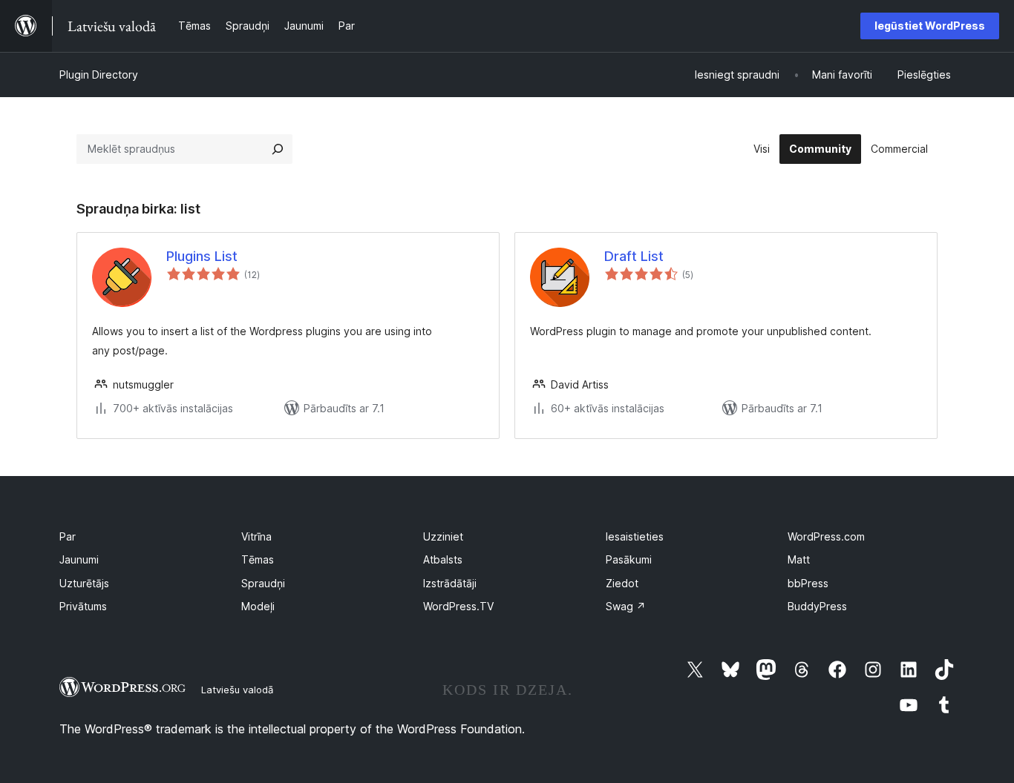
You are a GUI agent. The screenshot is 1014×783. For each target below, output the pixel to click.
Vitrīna (256, 536)
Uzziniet (443, 536)
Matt (799, 559)
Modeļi (258, 606)
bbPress (808, 583)
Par (67, 536)
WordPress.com (826, 536)
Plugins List (202, 256)
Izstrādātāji (450, 583)
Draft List (634, 256)
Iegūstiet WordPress (929, 25)
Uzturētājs (84, 583)
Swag (626, 606)
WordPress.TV (458, 606)
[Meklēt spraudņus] (277, 149)
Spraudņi (263, 583)
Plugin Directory (98, 74)
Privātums (83, 606)
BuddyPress (817, 606)
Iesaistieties (635, 536)
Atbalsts (442, 559)
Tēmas (257, 559)
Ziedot (622, 583)
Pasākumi (629, 559)
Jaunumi (79, 559)
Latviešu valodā (237, 690)
